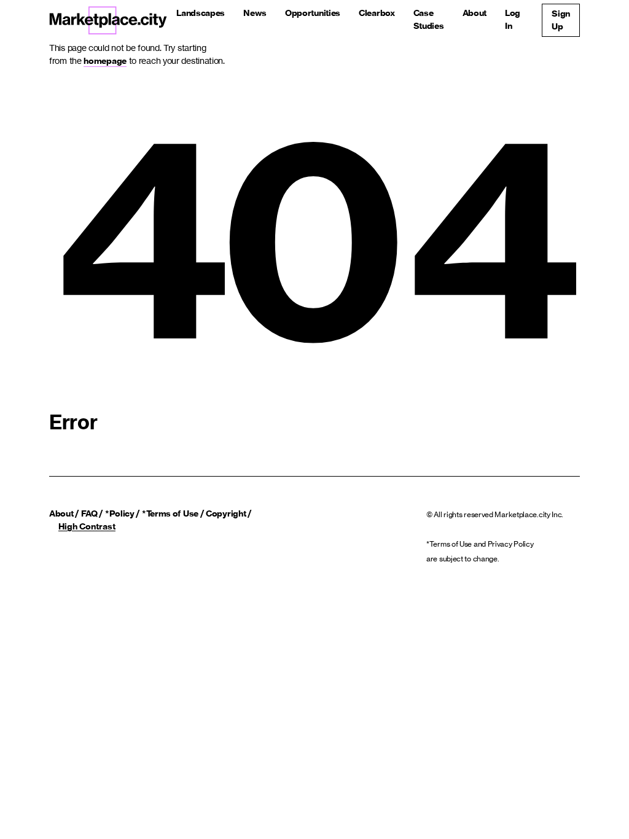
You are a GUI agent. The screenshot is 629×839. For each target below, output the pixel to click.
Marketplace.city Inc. (528, 514)
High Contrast (86, 526)
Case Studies (428, 19)
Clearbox (377, 12)
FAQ (89, 513)
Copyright (226, 513)
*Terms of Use (170, 513)
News (255, 12)
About (475, 12)
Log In (512, 19)
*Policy (120, 513)
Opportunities (312, 12)
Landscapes (200, 12)
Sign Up (561, 20)
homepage (105, 60)
